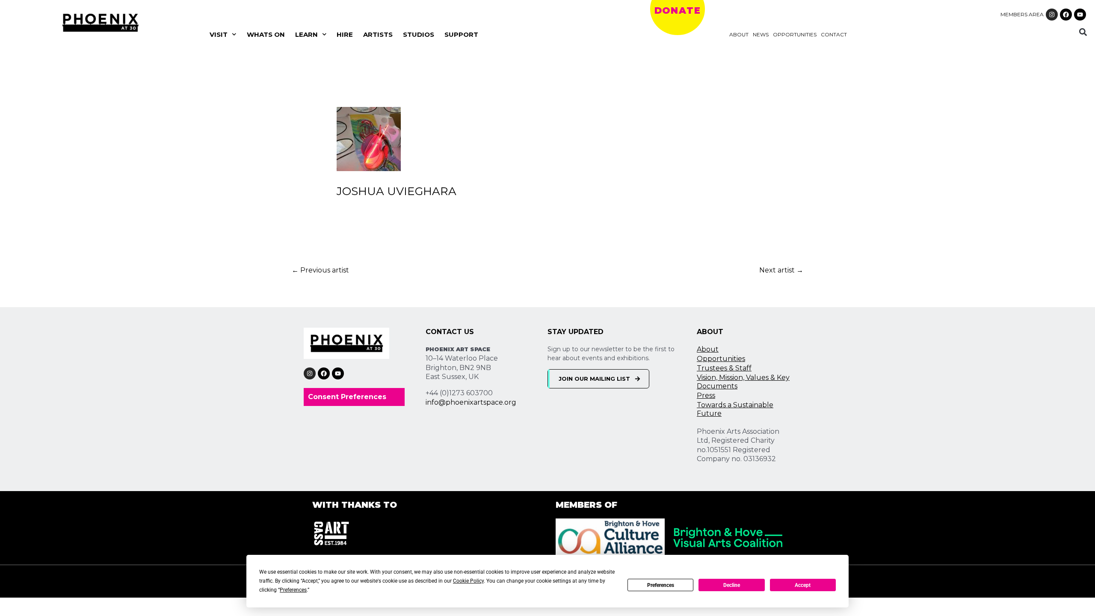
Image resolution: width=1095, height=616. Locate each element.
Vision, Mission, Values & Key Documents (743, 381)
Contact (834, 34)
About (739, 34)
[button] (1083, 32)
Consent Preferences (347, 397)
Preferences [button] (293, 590)
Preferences (660, 585)
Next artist (781, 270)
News (761, 34)
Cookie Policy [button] (468, 581)
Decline (731, 585)
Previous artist (320, 270)
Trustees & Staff (724, 368)
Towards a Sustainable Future (735, 409)
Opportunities (795, 34)
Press (706, 395)
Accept (803, 585)
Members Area (1022, 14)
